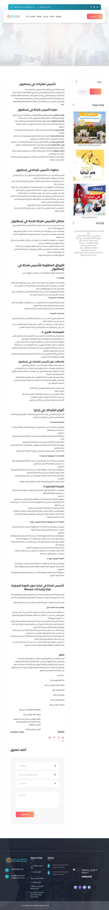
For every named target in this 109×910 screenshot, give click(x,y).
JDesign (51, 905)
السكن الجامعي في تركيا (88, 245)
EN (27, 16)
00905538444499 (17, 869)
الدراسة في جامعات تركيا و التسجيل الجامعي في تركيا (88, 232)
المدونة (39, 16)
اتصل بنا (32, 16)
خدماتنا (52, 16)
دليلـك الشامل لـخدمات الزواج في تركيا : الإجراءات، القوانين (28, 723)
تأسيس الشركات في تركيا (88, 254)
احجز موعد (93, 16)
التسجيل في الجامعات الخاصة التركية (88, 235)
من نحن (45, 16)
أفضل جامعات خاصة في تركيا (88, 240)
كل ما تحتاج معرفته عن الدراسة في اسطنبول (88, 252)
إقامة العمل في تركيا (37, 878)
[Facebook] (91, 7)
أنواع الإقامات (36, 882)
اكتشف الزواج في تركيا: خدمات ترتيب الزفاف (27, 719)
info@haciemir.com (18, 877)
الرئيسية (58, 16)
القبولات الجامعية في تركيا (88, 247)
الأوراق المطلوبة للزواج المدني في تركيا (88, 238)
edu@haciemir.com (18, 875)
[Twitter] (94, 7)
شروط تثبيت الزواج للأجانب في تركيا (30, 709)
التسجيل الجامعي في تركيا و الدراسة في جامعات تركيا (37, 894)
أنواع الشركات (36, 872)
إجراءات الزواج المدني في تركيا (88, 242)
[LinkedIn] (97, 7)
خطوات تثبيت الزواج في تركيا (32, 714)
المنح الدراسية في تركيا (88, 250)
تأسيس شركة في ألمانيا (33, 729)
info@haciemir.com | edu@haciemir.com (24, 7)
